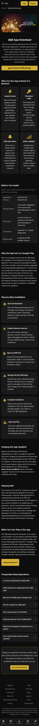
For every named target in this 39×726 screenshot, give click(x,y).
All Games (29, 689)
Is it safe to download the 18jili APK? (16, 581)
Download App (10, 689)
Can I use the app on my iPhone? (15, 612)
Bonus (29, 692)
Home (3, 8)
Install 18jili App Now (20, 667)
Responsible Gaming (10, 700)
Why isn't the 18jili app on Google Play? (17, 598)
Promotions (10, 692)
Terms (29, 700)
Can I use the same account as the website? (15, 637)
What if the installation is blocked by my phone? (18, 627)
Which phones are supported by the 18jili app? (18, 589)
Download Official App (20, 68)
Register (33, 3)
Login (24, 3)
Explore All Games (9, 562)
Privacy (10, 703)
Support (29, 696)
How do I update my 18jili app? (14, 605)
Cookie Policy (28, 703)
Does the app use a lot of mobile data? (17, 619)
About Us (10, 696)
